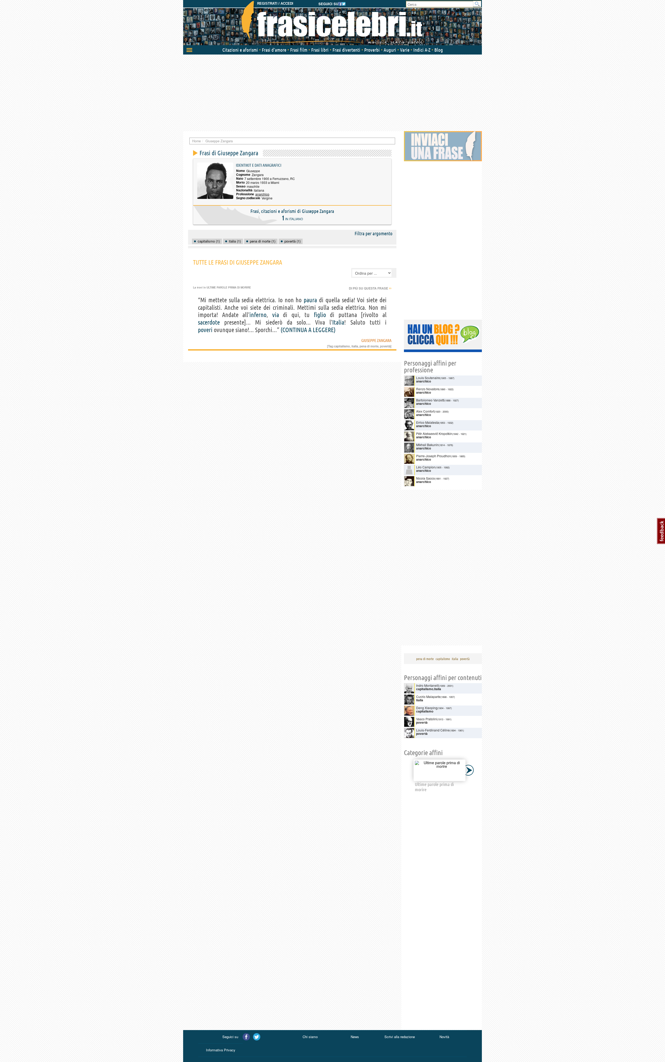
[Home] (332, 23)
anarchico (262, 194)
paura (310, 300)
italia (354, 346)
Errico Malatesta (427, 422)
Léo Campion (425, 467)
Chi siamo (310, 1036)
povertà (385, 346)
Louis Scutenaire (428, 377)
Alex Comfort (425, 411)
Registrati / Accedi (275, 3)
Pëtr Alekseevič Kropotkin (434, 433)
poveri (205, 329)
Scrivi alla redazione (399, 1036)
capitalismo (342, 346)
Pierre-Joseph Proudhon (433, 456)
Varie (404, 50)
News (355, 1036)
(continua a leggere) (308, 329)
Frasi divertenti (346, 50)
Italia (338, 322)
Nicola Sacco (425, 478)
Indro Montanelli (427, 685)
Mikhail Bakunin (427, 444)
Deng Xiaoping (426, 707)
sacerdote (209, 322)
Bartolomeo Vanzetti (430, 400)
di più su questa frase (370, 288)
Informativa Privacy (220, 1049)
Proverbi (372, 50)
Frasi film (298, 50)
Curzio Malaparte (428, 696)
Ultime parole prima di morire (229, 287)
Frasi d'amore (274, 50)
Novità (444, 1036)
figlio (320, 314)
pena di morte (369, 346)
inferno (258, 314)
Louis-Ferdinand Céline (433, 730)
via (275, 314)
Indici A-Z (421, 50)
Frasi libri (320, 50)
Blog (438, 50)
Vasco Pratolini (426, 719)
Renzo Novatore (427, 389)
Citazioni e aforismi (240, 50)
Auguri (390, 50)
